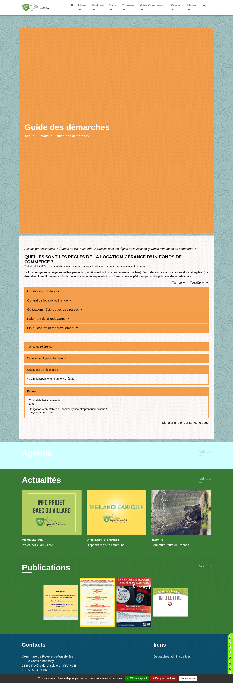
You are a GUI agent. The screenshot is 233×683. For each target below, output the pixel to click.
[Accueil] (43, 7)
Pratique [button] (98, 5)
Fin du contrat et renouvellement (51, 328)
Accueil (31, 136)
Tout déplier (199, 282)
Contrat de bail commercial (45, 400)
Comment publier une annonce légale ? (53, 378)
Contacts (34, 645)
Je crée (87, 249)
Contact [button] (176, 5)
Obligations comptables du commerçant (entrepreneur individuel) (68, 409)
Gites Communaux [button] (153, 5)
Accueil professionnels (40, 249)
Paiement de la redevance (47, 318)
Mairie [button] (82, 5)
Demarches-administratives (172, 656)
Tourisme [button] (128, 5)
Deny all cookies (164, 678)
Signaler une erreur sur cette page (185, 422)
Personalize (187, 678)
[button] (72, 6)
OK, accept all (138, 678)
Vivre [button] (112, 5)
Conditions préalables (43, 291)
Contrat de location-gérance (48, 300)
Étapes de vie (69, 249)
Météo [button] (191, 5)
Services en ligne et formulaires (47, 358)
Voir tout (205, 451)
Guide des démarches (72, 136)
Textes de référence (39, 346)
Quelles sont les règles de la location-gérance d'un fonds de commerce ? (146, 249)
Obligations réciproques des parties (53, 309)
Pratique (46, 136)
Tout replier (181, 282)
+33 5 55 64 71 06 (34, 670)
